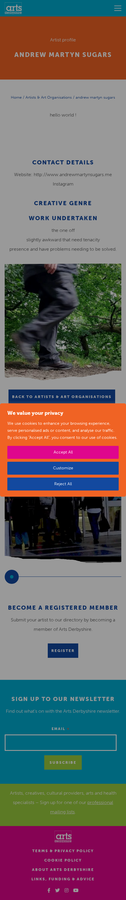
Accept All (63, 452)
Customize (63, 468)
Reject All (63, 483)
